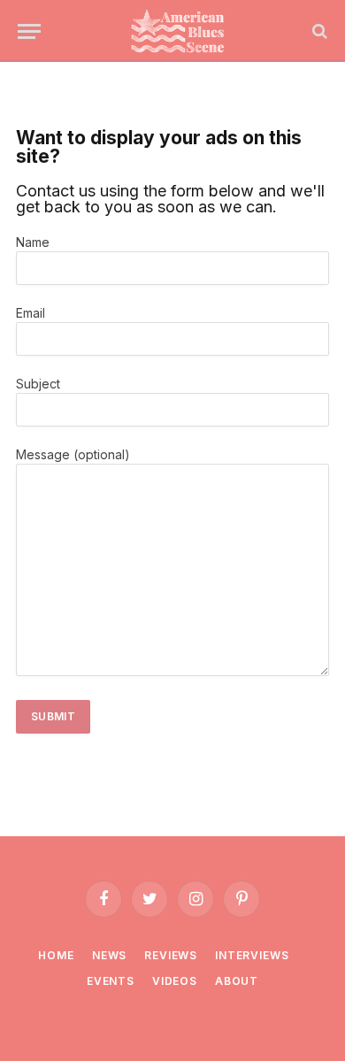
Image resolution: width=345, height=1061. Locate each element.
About (236, 981)
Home (55, 955)
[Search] (318, 31)
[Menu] (29, 31)
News (109, 955)
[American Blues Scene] (181, 31)
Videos (174, 981)
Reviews (170, 955)
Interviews (251, 955)
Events (110, 981)
